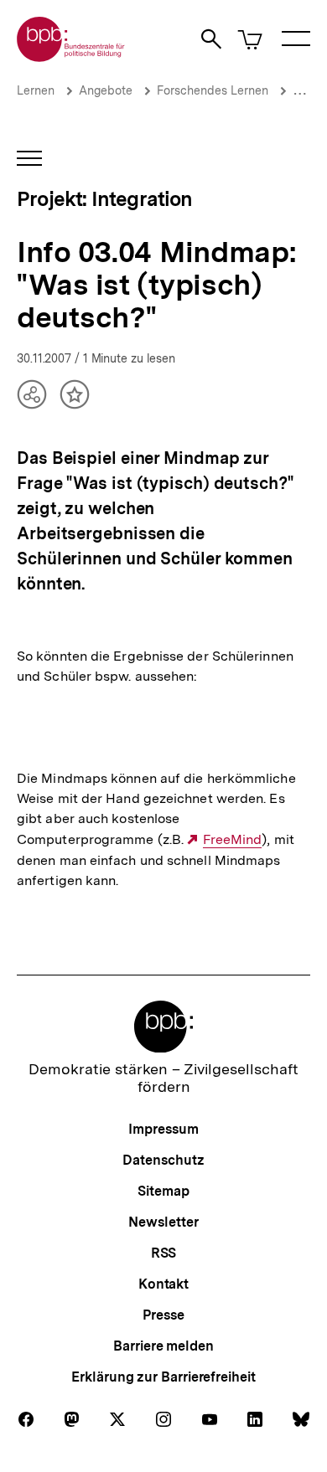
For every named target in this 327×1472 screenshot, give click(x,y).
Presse (163, 1315)
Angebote (105, 90)
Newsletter (163, 1222)
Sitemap (163, 1191)
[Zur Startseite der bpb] (71, 56)
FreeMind (232, 839)
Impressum (163, 1129)
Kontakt (163, 1284)
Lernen (35, 90)
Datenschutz (163, 1160)
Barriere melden (163, 1346)
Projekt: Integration (105, 199)
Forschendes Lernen (212, 90)
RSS (164, 1253)
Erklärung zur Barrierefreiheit (163, 1377)
